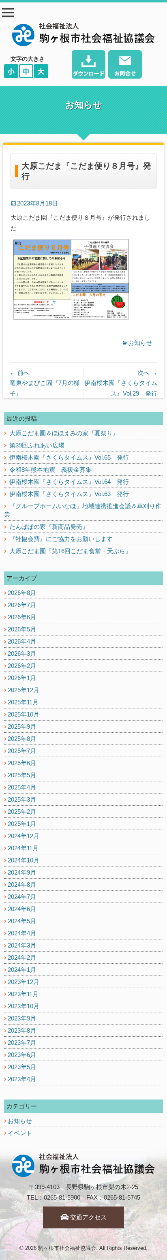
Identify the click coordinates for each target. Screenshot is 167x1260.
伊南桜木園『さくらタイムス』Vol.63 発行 (69, 493)
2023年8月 (22, 1030)
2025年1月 (22, 823)
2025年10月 (23, 714)
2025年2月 (22, 811)
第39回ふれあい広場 (36, 445)
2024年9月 (22, 872)
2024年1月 (22, 969)
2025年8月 (22, 738)
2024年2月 (22, 957)
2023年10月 (23, 1006)
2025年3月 (22, 799)
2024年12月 (23, 835)
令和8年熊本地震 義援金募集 (50, 469)
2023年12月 (23, 981)
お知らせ (140, 342)
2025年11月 (23, 702)
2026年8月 (22, 592)
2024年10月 (23, 860)
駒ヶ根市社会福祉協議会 (67, 1248)
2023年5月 (22, 1066)
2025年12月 (23, 690)
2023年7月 (22, 1042)
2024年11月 (23, 848)
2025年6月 (22, 762)
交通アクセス (88, 1217)
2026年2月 (22, 665)
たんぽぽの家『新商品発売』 (48, 526)
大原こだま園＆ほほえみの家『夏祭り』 (64, 433)
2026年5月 (22, 629)
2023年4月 (22, 1079)
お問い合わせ (125, 65)
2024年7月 (22, 896)
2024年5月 (22, 921)
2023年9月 (22, 1018)
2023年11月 (23, 993)
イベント (20, 1133)
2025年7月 (22, 750)
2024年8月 (22, 884)
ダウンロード (88, 65)
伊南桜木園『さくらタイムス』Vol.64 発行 (69, 481)
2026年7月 (22, 604)
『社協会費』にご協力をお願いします (61, 538)
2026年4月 (22, 641)
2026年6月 (22, 617)
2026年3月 (22, 653)
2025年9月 (22, 726)
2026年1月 (22, 677)
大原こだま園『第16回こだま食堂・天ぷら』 (70, 551)
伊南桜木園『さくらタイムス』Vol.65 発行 (69, 457)
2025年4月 (22, 787)
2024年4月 (22, 933)
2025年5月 (22, 775)
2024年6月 (22, 908)
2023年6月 (22, 1054)
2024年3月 (22, 945)
